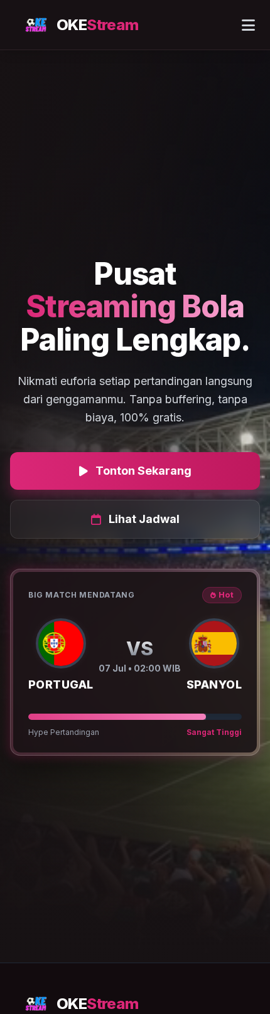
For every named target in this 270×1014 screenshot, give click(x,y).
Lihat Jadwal (144, 518)
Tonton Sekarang (143, 470)
